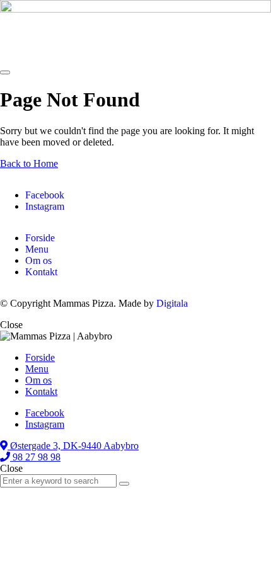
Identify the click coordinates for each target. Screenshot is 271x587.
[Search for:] (59, 480)
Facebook (44, 195)
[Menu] (5, 72)
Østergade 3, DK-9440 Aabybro (73, 445)
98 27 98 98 (35, 457)
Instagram (44, 206)
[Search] (124, 484)
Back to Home (29, 163)
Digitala (172, 303)
